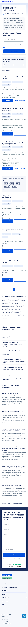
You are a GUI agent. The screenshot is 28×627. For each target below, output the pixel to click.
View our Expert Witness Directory (9, 72)
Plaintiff (8, 47)
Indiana (12, 183)
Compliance (5, 621)
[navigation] (25, 2)
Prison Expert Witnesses (17, 503)
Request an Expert (6, 575)
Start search (14, 51)
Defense (16, 47)
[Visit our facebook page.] (2, 614)
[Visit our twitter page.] (5, 614)
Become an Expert (6, 578)
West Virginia (6, 186)
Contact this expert (20, 100)
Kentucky (18, 183)
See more (5, 190)
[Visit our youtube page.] (10, 614)
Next (14, 555)
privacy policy (7, 560)
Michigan (6, 183)
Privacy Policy (5, 619)
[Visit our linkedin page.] (7, 614)
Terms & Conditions (6, 623)
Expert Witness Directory (6, 503)
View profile (7, 100)
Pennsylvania (14, 186)
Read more (6, 29)
